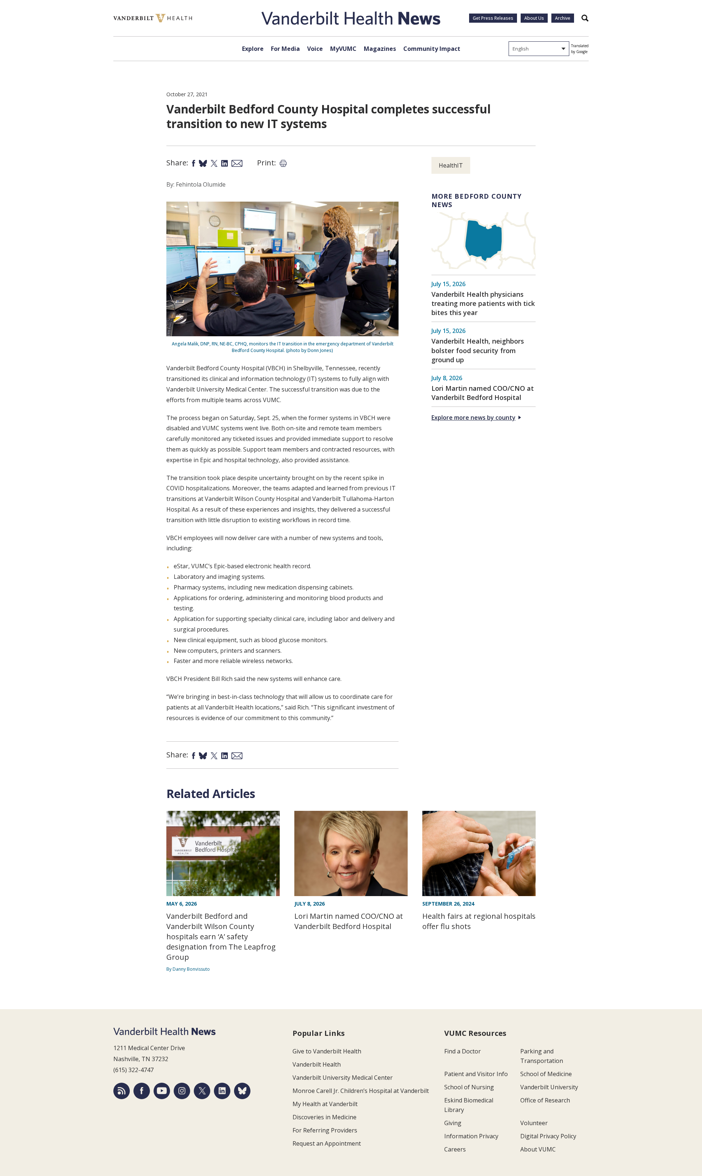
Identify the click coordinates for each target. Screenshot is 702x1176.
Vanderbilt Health (316, 1064)
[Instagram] (182, 1091)
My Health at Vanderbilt (325, 1104)
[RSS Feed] (121, 1091)
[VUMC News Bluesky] (242, 1091)
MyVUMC (343, 49)
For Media (285, 49)
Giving (452, 1123)
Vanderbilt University (549, 1087)
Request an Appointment (326, 1143)
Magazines (380, 49)
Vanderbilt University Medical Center (342, 1078)
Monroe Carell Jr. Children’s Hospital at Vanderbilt (360, 1091)
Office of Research (545, 1100)
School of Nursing (469, 1087)
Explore (253, 49)
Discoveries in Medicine (324, 1117)
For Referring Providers (324, 1130)
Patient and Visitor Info (476, 1074)
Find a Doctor (462, 1051)
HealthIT (451, 165)
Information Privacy (471, 1136)
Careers (455, 1149)
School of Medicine (546, 1074)
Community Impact (431, 49)
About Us (534, 18)
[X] (202, 1091)
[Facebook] (141, 1091)
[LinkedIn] (222, 1091)
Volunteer (534, 1123)
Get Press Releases (493, 18)
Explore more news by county (473, 417)
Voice (315, 49)
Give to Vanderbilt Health (326, 1051)
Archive (562, 18)
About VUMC (538, 1149)
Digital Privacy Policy (548, 1136)
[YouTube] (162, 1091)
